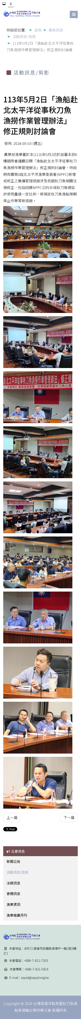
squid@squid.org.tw (35, 977)
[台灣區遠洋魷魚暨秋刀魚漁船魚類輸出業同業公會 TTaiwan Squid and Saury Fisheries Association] (22, 936)
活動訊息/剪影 (17, 872)
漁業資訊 (13, 904)
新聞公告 (13, 861)
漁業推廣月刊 (16, 915)
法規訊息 (13, 883)
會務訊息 (13, 893)
